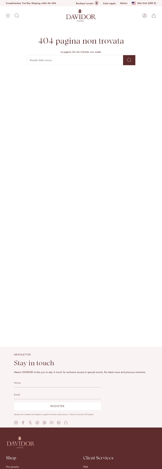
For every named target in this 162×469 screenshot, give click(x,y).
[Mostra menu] (8, 15)
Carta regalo (109, 3)
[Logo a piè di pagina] (21, 442)
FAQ (85, 467)
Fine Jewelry (12, 467)
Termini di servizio (77, 414)
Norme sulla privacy (59, 414)
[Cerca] (129, 60)
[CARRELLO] (153, 15)
